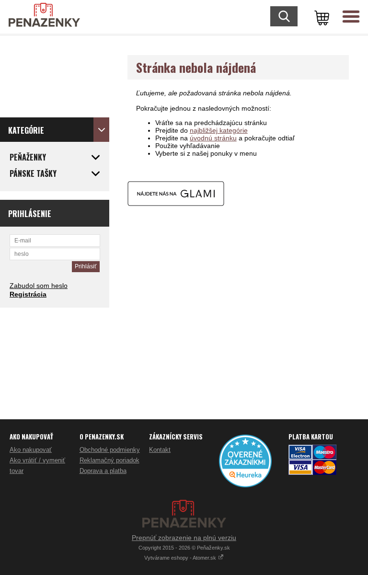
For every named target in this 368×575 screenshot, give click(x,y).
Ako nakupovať (31, 449)
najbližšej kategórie (219, 130)
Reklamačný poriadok (109, 460)
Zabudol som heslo (39, 285)
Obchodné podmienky (110, 449)
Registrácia (28, 294)
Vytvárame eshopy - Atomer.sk (181, 558)
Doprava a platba (103, 470)
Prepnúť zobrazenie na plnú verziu (184, 537)
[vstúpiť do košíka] (320, 17)
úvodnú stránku (213, 138)
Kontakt (160, 449)
